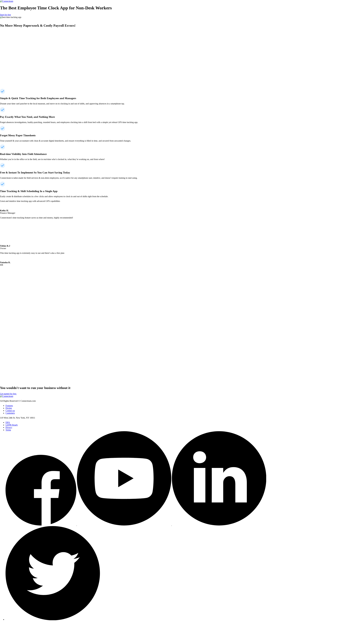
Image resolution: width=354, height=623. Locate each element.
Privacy (9, 427)
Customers (10, 413)
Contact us (10, 410)
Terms (8, 430)
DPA (8, 422)
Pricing (9, 408)
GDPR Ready (12, 425)
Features (9, 405)
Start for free (5, 15)
